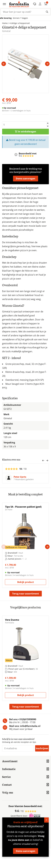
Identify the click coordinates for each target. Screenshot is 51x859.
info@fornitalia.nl (30, 726)
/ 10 (19, 811)
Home (5, 23)
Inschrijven (42, 748)
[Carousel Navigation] (45, 460)
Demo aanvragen (25, 178)
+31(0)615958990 (27, 719)
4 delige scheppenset (19, 23)
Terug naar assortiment (25, 593)
